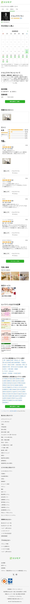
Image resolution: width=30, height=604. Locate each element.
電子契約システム (5, 502)
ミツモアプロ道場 (5, 549)
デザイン (3, 486)
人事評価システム (5, 504)
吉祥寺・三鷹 (6, 369)
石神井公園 (10, 362)
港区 (14, 378)
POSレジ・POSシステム (7, 512)
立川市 (25, 387)
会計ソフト (3, 491)
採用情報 (3, 568)
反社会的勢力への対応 (21, 591)
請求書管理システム (5, 510)
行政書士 (3, 473)
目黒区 (22, 381)
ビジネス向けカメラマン (6, 471)
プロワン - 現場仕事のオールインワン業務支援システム (14, 570)
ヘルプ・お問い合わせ (6, 528)
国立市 (16, 394)
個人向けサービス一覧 (6, 523)
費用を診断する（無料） (15, 101)
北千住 (17, 367)
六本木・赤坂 (6, 364)
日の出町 (15, 400)
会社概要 (3, 562)
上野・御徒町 (6, 360)
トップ (2, 411)
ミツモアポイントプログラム (15, 596)
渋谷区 (15, 383)
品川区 (18, 381)
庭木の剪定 (3, 429)
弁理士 (2, 478)
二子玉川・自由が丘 (8, 371)
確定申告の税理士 (5, 458)
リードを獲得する (5, 546)
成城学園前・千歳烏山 (20, 362)
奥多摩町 (5, 402)
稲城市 (9, 398)
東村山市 (5, 394)
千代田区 (5, 378)
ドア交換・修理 (4, 447)
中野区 (19, 383)
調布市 (4, 391)
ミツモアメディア (5, 530)
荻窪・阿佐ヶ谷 (23, 364)
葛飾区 (9, 387)
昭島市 (23, 389)
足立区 (4, 387)
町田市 (9, 391)
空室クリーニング (5, 452)
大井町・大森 (14, 364)
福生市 (20, 394)
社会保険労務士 (4, 476)
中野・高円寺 (10, 367)
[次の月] (28, 31)
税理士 (2, 455)
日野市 (23, 391)
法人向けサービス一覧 (6, 525)
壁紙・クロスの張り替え (6, 437)
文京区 (22, 378)
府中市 (19, 389)
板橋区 (17, 385)
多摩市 (4, 398)
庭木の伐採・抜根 (5, 432)
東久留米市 (16, 396)
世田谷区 (9, 383)
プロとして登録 (4, 543)
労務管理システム (5, 507)
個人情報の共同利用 (20, 594)
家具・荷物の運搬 (5, 439)
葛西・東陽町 (14, 369)
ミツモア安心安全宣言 (6, 533)
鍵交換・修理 (4, 450)
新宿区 (18, 378)
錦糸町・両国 (23, 367)
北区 (8, 385)
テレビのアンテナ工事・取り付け (8, 434)
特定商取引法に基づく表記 (9, 591)
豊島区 (4, 385)
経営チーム (3, 565)
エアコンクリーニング (6, 419)
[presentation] (3, 9)
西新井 (4, 367)
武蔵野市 (5, 389)
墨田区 (9, 381)
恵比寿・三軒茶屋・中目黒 (10, 373)
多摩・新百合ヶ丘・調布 (17, 360)
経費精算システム (5, 499)
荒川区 (12, 385)
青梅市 (15, 389)
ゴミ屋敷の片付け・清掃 (6, 445)
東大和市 (5, 396)
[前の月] (2, 31)
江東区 (13, 381)
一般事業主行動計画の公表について (15, 598)
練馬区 (21, 385)
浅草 (19, 373)
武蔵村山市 (23, 396)
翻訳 (2, 489)
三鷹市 (10, 389)
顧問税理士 (3, 460)
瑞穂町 (10, 400)
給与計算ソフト (4, 497)
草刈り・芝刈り (4, 442)
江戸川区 (14, 387)
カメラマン (7, 411)
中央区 (10, 378)
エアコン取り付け (5, 421)
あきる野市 (19, 398)
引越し (2, 424)
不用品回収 (3, 426)
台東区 (4, 381)
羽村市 (13, 398)
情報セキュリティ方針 (10, 594)
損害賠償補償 (4, 536)
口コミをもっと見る (15, 261)
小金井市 (14, 391)
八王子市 (19, 387)
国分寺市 (11, 394)
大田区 (4, 383)
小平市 (19, 391)
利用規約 (10, 589)
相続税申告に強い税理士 (6, 463)
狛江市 (25, 394)
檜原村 (20, 400)
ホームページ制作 (5, 484)
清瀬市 (10, 396)
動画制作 (3, 481)
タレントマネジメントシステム (8, 515)
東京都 (11, 411)
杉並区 (23, 383)
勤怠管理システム (5, 494)
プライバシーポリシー (17, 589)
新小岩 (4, 362)
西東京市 (5, 400)
